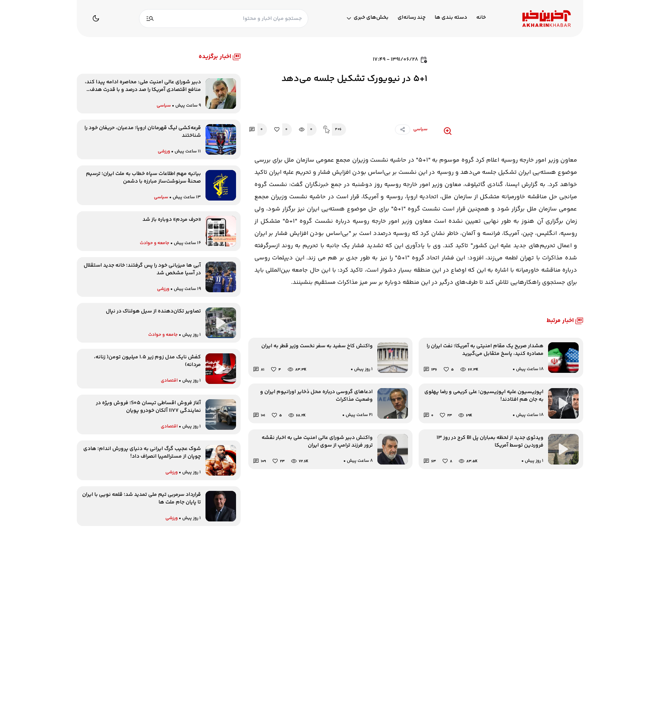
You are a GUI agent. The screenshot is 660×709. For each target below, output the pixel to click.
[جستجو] (150, 18)
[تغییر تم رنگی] (96, 18)
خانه (481, 18)
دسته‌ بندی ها (451, 18)
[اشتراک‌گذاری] (402, 129)
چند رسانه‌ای (411, 18)
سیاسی (420, 129)
